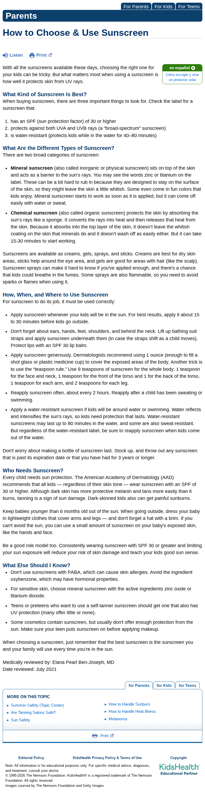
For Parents (136, 6)
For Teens (189, 6)
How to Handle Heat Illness (132, 711)
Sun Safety (20, 720)
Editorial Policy (31, 758)
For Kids (163, 6)
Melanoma (118, 719)
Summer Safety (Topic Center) (37, 705)
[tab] (187, 685)
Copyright (178, 758)
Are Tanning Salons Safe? (33, 712)
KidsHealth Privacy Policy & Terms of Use (107, 758)
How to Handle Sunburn (129, 704)
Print (41, 55)
